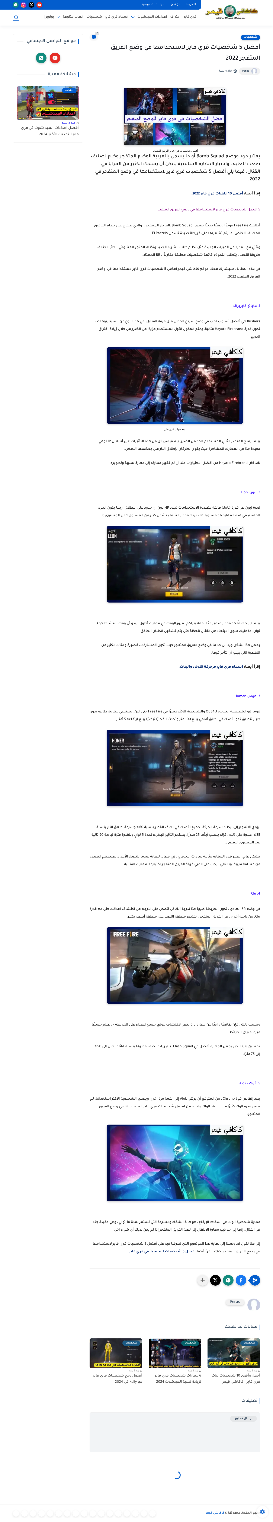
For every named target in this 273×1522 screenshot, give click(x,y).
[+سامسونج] (127, 1513)
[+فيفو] (67, 1513)
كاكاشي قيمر (215, 1513)
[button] (241, 1280)
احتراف (175, 17)
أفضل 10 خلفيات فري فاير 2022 (217, 194)
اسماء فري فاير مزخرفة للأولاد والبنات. (211, 667)
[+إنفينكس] (76, 1513)
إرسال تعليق (243, 1418)
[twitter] (31, 5)
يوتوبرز (49, 17)
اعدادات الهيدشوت (152, 17)
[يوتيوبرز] (24, 1513)
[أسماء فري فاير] (50, 1513)
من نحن (175, 4)
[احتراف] (144, 1513)
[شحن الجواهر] (41, 1513)
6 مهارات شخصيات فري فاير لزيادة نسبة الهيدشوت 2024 (178, 1379)
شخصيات (94, 17)
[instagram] (23, 5)
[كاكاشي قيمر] (231, 12)
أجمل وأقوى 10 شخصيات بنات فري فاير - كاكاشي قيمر (236, 1379)
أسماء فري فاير (116, 17)
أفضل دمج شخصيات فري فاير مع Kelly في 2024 (117, 1379)
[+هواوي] (110, 1513)
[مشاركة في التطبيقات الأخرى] (202, 1280)
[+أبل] (93, 1513)
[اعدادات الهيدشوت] (135, 1513)
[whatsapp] (16, 5)
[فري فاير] (152, 1513)
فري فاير (190, 17)
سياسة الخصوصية (153, 4)
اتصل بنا (191, 4)
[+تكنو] (84, 1513)
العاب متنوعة (73, 17)
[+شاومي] (118, 1513)
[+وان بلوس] (58, 1513)
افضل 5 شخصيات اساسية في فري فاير (162, 1252)
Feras (245, 71)
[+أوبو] (101, 1513)
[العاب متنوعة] (16, 1513)
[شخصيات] (33, 1513)
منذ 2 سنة (69, 123)
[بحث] (16, 17)
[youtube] (39, 5)
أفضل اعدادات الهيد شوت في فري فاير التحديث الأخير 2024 (50, 131)
